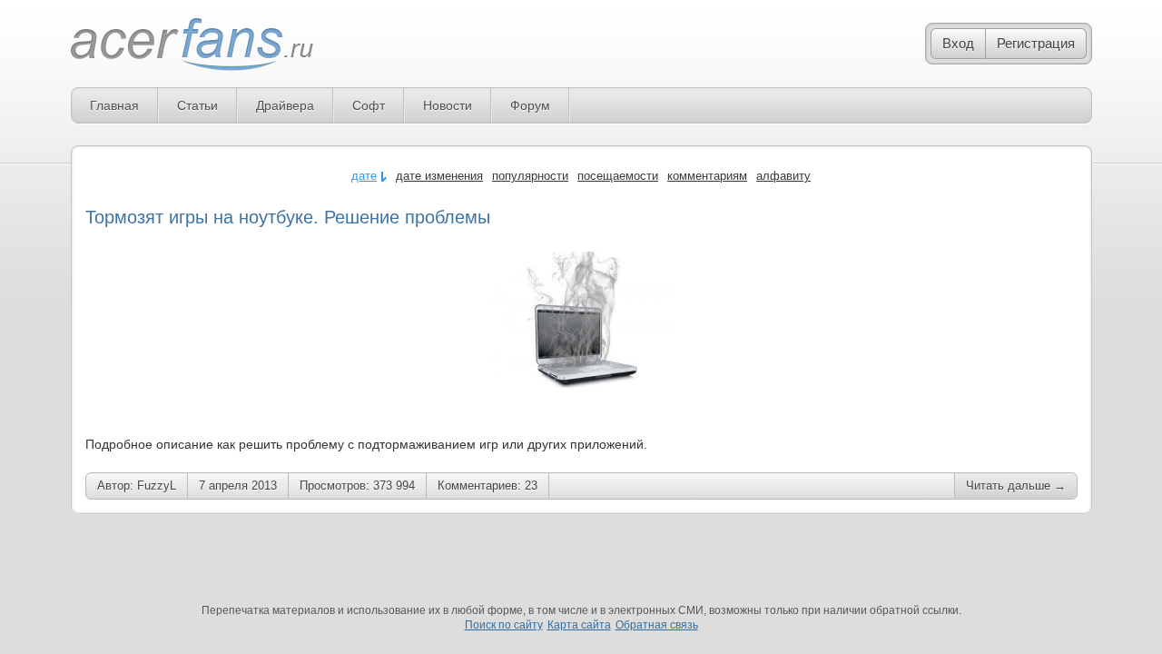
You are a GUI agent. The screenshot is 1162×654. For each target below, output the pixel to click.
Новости (447, 105)
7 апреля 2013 (238, 485)
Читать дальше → (1016, 485)
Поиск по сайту (504, 625)
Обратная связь (656, 625)
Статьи (197, 105)
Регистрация (1036, 43)
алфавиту (783, 176)
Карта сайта (579, 625)
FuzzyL (156, 485)
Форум (530, 105)
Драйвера (285, 105)
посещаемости (617, 176)
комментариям (707, 176)
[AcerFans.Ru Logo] (192, 45)
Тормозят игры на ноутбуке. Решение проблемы (287, 217)
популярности (530, 176)
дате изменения (439, 176)
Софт (368, 105)
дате (364, 176)
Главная (114, 105)
